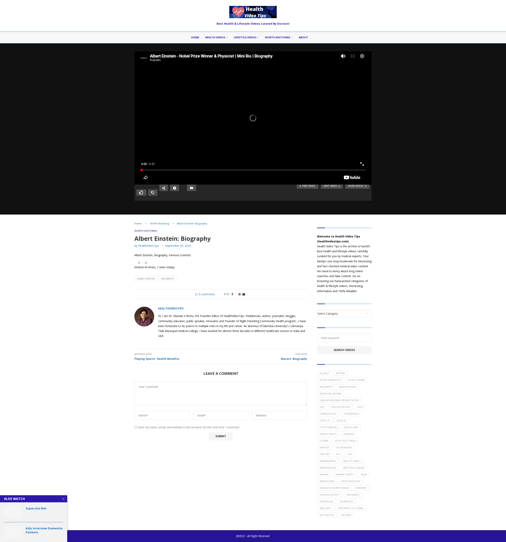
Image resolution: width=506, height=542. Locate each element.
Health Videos (215, 37)
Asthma (340, 373)
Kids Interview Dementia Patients (44, 530)
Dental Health (328, 433)
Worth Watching (277, 37)
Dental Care (351, 427)
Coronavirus (351, 413)
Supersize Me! (36, 508)
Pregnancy (353, 494)
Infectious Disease (353, 467)
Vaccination (327, 514)
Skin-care (325, 508)
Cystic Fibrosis (328, 427)
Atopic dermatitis (330, 379)
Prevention (326, 501)
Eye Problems (344, 447)
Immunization (328, 467)
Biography (167, 278)
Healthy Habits (352, 460)
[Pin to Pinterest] (239, 294)
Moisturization (350, 481)
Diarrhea (349, 433)
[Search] (316, 37)
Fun (349, 454)
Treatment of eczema (350, 508)
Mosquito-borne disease (334, 487)
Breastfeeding (347, 386)
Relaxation (346, 501)
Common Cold (328, 413)
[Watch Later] (174, 188)
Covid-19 (324, 420)
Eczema (324, 440)
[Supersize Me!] (13, 512)
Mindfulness (327, 481)
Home (195, 37)
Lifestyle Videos (245, 37)
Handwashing (328, 460)
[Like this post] (227, 294)
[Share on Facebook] (232, 294)
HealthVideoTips (148, 246)
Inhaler (324, 474)
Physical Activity (330, 494)
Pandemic (361, 487)
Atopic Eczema (356, 379)
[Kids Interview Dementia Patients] (13, 532)
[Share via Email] (243, 294)
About (303, 37)
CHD (322, 406)
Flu (338, 454)
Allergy (324, 373)
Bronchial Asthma (330, 393)
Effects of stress (345, 440)
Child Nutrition (340, 406)
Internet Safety (344, 474)
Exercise (324, 447)
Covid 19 (341, 420)
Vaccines (346, 514)
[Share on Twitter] (236, 294)
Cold (360, 406)
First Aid (324, 454)
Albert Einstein (146, 278)
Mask (364, 474)
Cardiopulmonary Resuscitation (339, 400)
